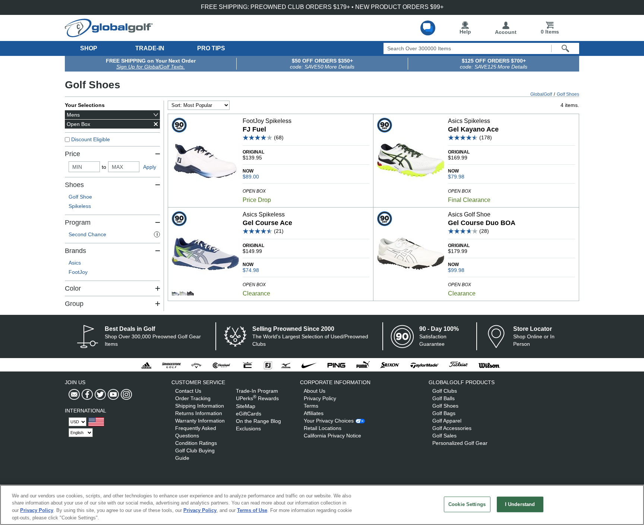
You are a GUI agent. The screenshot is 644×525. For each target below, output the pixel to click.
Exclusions (248, 428)
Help (465, 32)
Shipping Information (199, 406)
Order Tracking (193, 398)
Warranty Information (200, 421)
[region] (322, 505)
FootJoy (78, 272)
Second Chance (113, 234)
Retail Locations (322, 428)
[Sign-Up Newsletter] (74, 394)
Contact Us (188, 391)
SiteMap (245, 406)
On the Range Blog (258, 421)
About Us (314, 391)
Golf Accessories (451, 428)
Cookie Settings (467, 504)
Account (506, 32)
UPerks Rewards (257, 398)
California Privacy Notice (332, 436)
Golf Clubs (444, 391)
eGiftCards (248, 414)
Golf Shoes (445, 406)
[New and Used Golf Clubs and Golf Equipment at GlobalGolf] (109, 34)
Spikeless (80, 206)
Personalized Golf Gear (459, 443)
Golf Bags (443, 413)
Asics (75, 263)
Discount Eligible (90, 139)
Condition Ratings (196, 443)
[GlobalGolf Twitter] (99, 394)
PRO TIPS (211, 48)
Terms (311, 406)
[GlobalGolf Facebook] (86, 394)
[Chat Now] (427, 27)
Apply (149, 167)
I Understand (520, 504)
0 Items (550, 32)
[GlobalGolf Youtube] (112, 394)
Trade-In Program (257, 391)
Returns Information (198, 413)
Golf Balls (443, 398)
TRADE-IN (149, 48)
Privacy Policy (320, 398)
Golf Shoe (80, 197)
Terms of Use (252, 510)
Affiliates (313, 413)
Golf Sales (444, 436)
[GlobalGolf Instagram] (125, 394)
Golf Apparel (446, 421)
